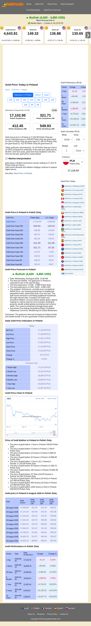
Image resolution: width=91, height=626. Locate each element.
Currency (66, 157)
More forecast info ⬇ (45, 20)
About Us (31, 614)
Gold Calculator (67, 4)
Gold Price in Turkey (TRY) (73, 245)
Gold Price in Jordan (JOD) (73, 221)
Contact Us (64, 614)
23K (17, 100)
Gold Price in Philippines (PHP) (74, 186)
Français (47, 608)
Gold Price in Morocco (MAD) (73, 257)
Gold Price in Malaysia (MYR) (73, 265)
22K (24, 100)
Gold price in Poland (23, 95)
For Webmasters (33, 10)
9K (32, 105)
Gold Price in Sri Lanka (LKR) (73, 190)
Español (59, 608)
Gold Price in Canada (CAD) (73, 198)
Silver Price (52, 4)
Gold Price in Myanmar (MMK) (74, 212)
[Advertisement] (45, 63)
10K (25, 105)
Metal (64, 135)
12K (52, 100)
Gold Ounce (11, 222)
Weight (65, 146)
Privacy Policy (52, 614)
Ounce (38, 95)
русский (71, 608)
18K (38, 100)
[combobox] (73, 162)
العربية (26, 608)
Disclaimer (41, 614)
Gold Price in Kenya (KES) (72, 253)
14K (45, 100)
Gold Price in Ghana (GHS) (73, 241)
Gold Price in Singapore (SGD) (74, 203)
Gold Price (39, 4)
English (36, 608)
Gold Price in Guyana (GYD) (73, 194)
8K (38, 105)
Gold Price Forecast (52, 10)
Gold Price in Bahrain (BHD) (73, 217)
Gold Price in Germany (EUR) (73, 269)
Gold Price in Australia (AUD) (73, 249)
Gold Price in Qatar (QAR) (72, 225)
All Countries (69, 273)
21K (31, 100)
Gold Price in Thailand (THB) (73, 261)
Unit (75, 146)
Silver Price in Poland (23, 173)
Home (28, 4)
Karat (76, 135)
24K (10, 100)
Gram (46, 95)
